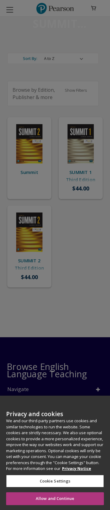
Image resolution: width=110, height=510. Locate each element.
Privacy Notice (76, 468)
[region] (55, 453)
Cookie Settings (55, 481)
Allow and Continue (55, 498)
